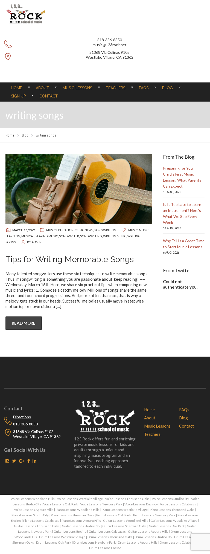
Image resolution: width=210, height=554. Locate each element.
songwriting (105, 230)
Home (16, 88)
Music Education (60, 230)
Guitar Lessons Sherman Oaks (124, 526)
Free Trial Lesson (105, 70)
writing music (114, 236)
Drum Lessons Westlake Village (62, 537)
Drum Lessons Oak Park (53, 542)
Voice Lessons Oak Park (60, 504)
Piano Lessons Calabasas (41, 521)
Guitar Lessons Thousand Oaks (37, 526)
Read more (24, 323)
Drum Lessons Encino (105, 548)
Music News (84, 230)
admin (37, 242)
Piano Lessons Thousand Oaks (172, 510)
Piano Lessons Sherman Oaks (72, 515)
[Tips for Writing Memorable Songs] (78, 189)
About (42, 88)
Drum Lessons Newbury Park (94, 542)
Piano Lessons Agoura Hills (81, 521)
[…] (58, 306)
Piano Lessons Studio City (30, 515)
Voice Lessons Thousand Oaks (127, 499)
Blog (167, 88)
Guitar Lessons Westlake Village (173, 521)
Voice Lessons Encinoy (141, 504)
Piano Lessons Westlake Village (125, 510)
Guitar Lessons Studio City (81, 526)
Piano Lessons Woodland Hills (78, 510)
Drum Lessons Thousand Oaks (110, 537)
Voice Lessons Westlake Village (80, 499)
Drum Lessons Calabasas (178, 542)
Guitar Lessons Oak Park (167, 526)
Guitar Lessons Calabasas (107, 531)
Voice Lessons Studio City (170, 499)
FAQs (143, 88)
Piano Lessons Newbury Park (154, 515)
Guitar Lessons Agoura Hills (148, 531)
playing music (47, 236)
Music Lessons (77, 88)
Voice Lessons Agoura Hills (33, 510)
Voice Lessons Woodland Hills (33, 499)
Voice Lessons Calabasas (178, 504)
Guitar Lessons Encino (70, 531)
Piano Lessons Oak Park (113, 515)
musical (27, 236)
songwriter (69, 236)
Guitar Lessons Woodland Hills (125, 521)
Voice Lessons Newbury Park (101, 504)
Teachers (115, 88)
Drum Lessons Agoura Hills (138, 542)
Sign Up (18, 96)
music (133, 230)
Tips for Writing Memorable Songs (69, 259)
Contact (48, 96)
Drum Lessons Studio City (153, 537)
